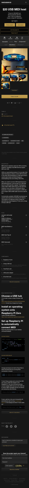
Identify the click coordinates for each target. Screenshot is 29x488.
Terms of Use (7, 480)
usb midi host (11, 143)
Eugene (15, 21)
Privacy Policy (14, 480)
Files (16, 41)
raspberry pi (5, 140)
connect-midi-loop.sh (6, 355)
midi (22, 140)
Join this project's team (7, 116)
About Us (5, 478)
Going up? (15, 475)
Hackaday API (22, 480)
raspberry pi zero (15, 140)
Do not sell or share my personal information (14, 481)
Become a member (5, 454)
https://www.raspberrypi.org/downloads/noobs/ (12, 317)
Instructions (12, 44)
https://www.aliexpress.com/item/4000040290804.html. (13, 302)
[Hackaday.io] (6, 2)
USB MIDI (4, 143)
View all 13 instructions (14, 412)
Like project (21, 25)
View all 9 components (14, 281)
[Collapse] (14, 293)
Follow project (9, 25)
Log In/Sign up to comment (8, 445)
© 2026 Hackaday (14, 484)
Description (5, 41)
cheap (17, 143)
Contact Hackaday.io (13, 478)
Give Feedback (22, 478)
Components (22, 41)
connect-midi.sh (5, 336)
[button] (26, 2)
